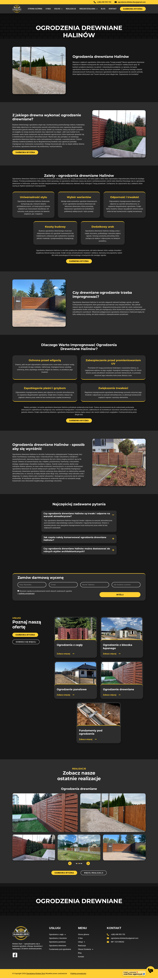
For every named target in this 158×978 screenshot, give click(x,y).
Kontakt (113, 9)
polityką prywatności (27, 594)
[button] (79, 515)
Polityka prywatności (78, 974)
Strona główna (35, 9)
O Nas (48, 9)
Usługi (57, 9)
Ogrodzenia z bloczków (58, 938)
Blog (103, 9)
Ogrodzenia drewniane (57, 946)
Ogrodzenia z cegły (56, 934)
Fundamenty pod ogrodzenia (60, 949)
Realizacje (71, 9)
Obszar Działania (87, 9)
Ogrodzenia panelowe (57, 942)
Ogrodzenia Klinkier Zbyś (35, 974)
